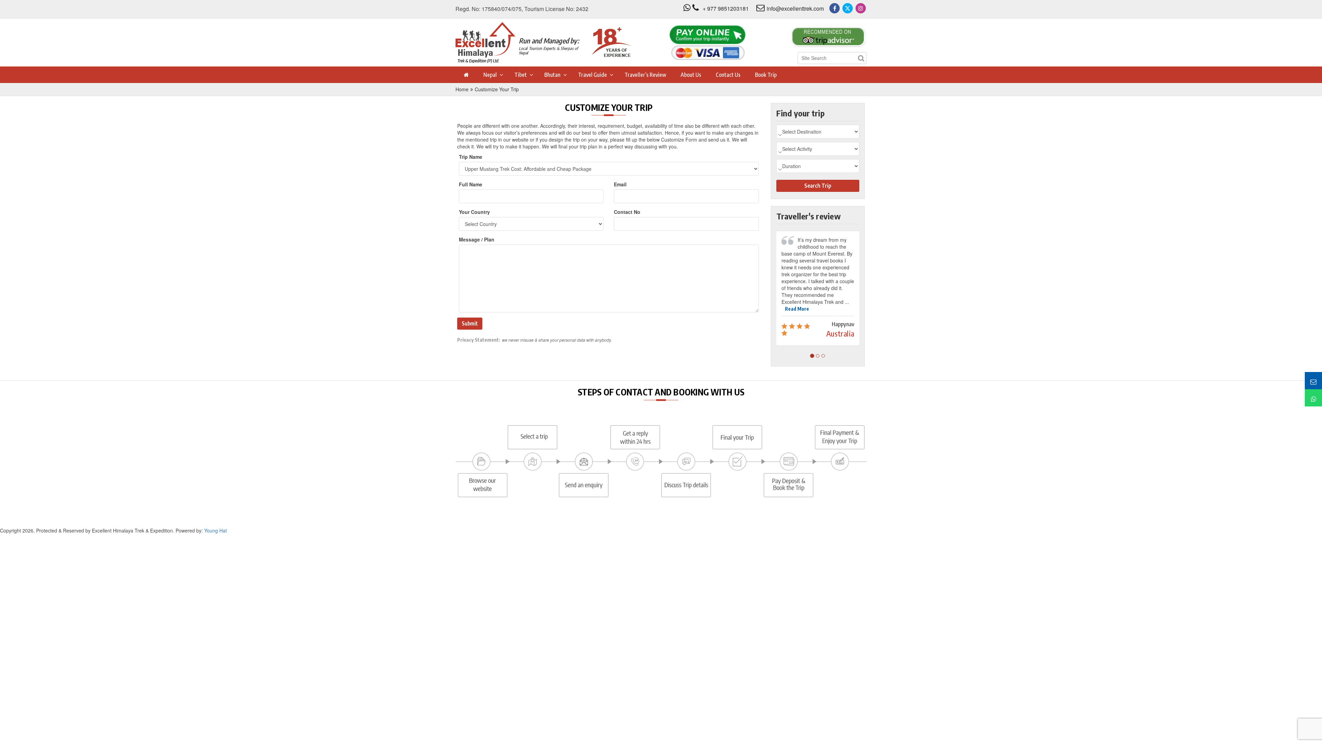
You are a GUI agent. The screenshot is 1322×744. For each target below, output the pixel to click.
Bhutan (552, 74)
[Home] (465, 74)
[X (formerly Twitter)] (847, 8)
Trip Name (470, 156)
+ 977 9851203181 (726, 8)
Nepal (490, 74)
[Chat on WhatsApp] (1313, 397)
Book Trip (766, 74)
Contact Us (728, 74)
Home (462, 89)
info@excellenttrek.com (795, 8)
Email (620, 184)
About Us (691, 74)
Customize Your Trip (497, 89)
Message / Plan (476, 239)
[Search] (861, 58)
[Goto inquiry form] (1313, 380)
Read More (797, 302)
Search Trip (817, 185)
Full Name (470, 184)
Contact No (627, 211)
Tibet (520, 74)
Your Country (474, 211)
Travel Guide (592, 74)
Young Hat (215, 523)
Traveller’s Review (645, 74)
